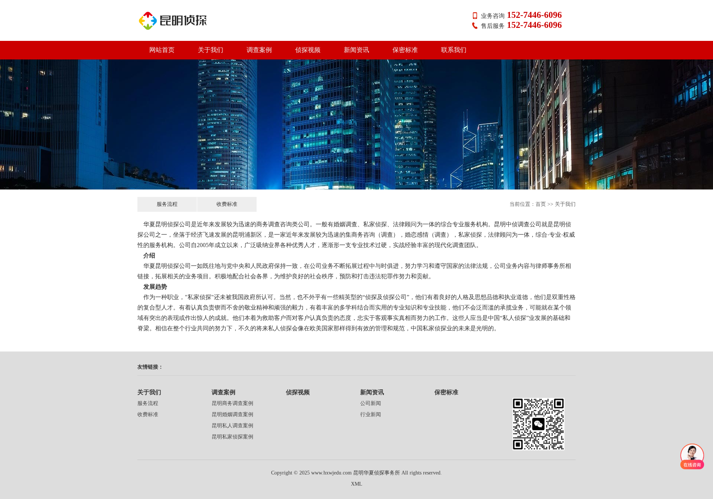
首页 (540, 204)
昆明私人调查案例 (232, 425)
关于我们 (210, 50)
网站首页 (162, 50)
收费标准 (226, 204)
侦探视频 (307, 50)
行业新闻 (370, 414)
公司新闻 (370, 403)
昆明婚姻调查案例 (232, 414)
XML (356, 484)
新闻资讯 (356, 50)
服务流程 (167, 204)
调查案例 (259, 50)
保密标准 (405, 50)
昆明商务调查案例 (232, 403)
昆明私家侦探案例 (232, 437)
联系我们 (453, 50)
